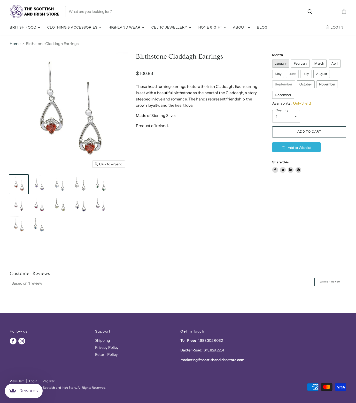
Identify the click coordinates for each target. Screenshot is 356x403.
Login (33, 381)
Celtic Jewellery (169, 27)
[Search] (309, 11)
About (240, 27)
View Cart (17, 381)
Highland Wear (124, 27)
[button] (296, 147)
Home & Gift (210, 27)
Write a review (330, 282)
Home (15, 43)
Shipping (102, 340)
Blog (262, 27)
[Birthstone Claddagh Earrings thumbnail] (18, 184)
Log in (336, 27)
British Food (23, 27)
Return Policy (106, 354)
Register (48, 381)
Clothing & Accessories (72, 27)
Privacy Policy (107, 347)
